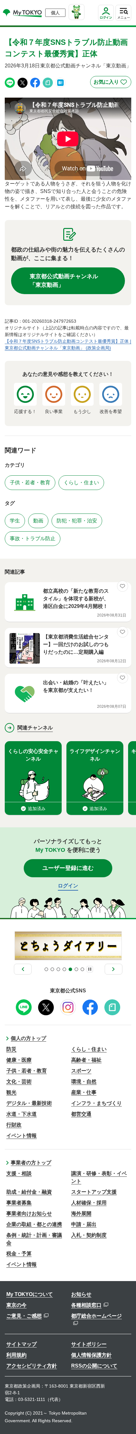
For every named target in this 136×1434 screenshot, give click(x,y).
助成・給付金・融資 (29, 1192)
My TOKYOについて (29, 1294)
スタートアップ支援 (94, 1192)
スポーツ (81, 1070)
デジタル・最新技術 (29, 1103)
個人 (55, 12)
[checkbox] (110, 82)
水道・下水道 (21, 1114)
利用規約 (16, 1355)
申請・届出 (83, 1224)
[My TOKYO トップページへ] (22, 13)
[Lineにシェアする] (10, 82)
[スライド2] (52, 969)
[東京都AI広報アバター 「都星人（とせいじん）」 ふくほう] (76, 12)
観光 (11, 1092)
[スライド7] (82, 969)
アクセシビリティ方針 (31, 1366)
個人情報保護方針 (91, 1355)
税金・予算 (19, 1253)
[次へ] (113, 969)
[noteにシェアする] (48, 82)
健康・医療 (19, 1060)
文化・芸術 (19, 1081)
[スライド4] (64, 969)
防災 (11, 1049)
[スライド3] (58, 969)
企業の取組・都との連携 (34, 1224)
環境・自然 (83, 1081)
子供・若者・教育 (26, 1070)
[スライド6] (76, 969)
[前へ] (23, 969)
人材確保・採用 (89, 1202)
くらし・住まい (89, 1049)
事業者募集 (19, 1202)
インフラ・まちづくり (96, 1103)
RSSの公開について (94, 1366)
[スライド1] (46, 969)
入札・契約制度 (89, 1235)
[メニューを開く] (123, 13)
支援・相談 (19, 1173)
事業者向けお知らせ (29, 1213)
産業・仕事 (83, 1092)
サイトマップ (21, 1344)
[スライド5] (70, 969)
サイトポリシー (89, 1344)
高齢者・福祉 (86, 1060)
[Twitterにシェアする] (22, 82)
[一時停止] (90, 969)
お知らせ (81, 1294)
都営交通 (81, 1114)
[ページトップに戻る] (125, 1420)
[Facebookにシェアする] (35, 82)
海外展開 (81, 1213)
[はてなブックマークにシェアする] (60, 82)
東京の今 (16, 1305)
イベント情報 (21, 1135)
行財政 (14, 1124)
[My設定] (106, 20)
